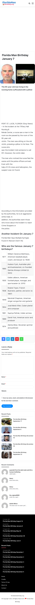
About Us (4, 585)
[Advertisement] (17, 29)
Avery (11, 478)
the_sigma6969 (14, 495)
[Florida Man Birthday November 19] (6, 438)
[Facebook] (3, 339)
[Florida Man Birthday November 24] (6, 446)
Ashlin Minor (13, 503)
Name (3, 377)
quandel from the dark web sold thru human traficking (21, 471)
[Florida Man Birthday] (8, 3)
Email (3, 384)
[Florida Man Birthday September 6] (6, 430)
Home (3, 576)
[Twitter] (8, 339)
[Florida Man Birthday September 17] (6, 421)
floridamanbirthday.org (17, 595)
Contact (3, 588)
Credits (3, 579)
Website (3, 391)
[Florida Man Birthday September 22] (6, 454)
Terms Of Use (5, 582)
